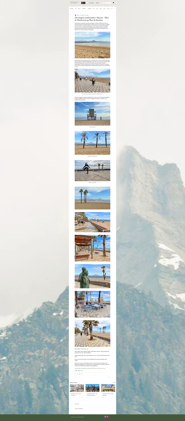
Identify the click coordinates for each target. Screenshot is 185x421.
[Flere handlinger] (109, 15)
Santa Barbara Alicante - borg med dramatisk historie (92, 394)
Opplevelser (84, 8)
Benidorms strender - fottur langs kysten (76, 394)
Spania (104, 8)
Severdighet (89, 8)
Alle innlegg (71, 8)
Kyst (82, 370)
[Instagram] (107, 417)
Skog (97, 8)
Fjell (75, 8)
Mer (107, 8)
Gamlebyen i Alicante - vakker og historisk (107, 394)
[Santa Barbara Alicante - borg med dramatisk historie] (92, 388)
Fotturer (79, 8)
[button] (113, 8)
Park (93, 8)
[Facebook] (105, 417)
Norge (101, 8)
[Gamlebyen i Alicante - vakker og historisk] (108, 388)
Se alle (114, 382)
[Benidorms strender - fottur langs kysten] (77, 388)
